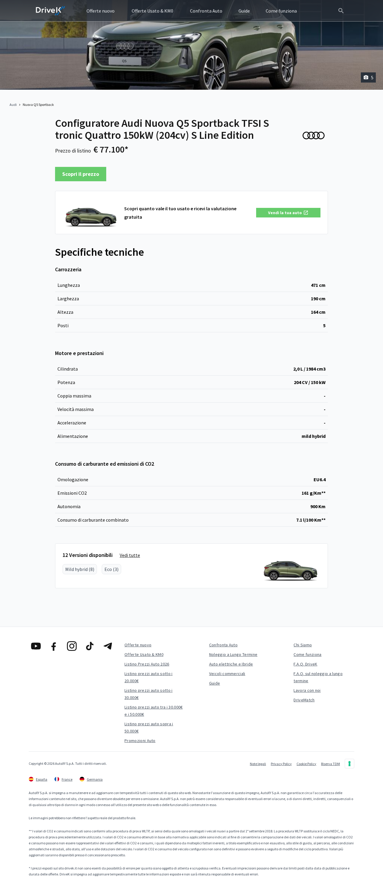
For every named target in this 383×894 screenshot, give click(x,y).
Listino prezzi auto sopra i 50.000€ (148, 727)
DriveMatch (304, 700)
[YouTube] (36, 646)
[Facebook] (54, 646)
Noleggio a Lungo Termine (233, 654)
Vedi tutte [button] (130, 555)
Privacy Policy (281, 764)
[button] (288, 212)
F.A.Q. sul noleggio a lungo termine (318, 677)
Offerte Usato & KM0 (143, 654)
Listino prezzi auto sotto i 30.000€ (148, 694)
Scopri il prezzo (80, 173)
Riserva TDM (330, 764)
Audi (13, 104)
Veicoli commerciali (227, 673)
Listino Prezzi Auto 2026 (146, 664)
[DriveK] (50, 11)
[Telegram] (108, 646)
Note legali (258, 764)
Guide (214, 683)
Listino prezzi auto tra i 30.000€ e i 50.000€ (153, 710)
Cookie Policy (306, 764)
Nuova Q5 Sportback (38, 104)
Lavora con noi (307, 690)
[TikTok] (90, 646)
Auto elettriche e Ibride (231, 664)
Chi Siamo (303, 645)
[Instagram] (72, 646)
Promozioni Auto (140, 740)
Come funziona (307, 654)
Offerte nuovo (137, 645)
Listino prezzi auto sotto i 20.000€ (148, 677)
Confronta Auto (223, 645)
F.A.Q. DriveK (305, 664)
